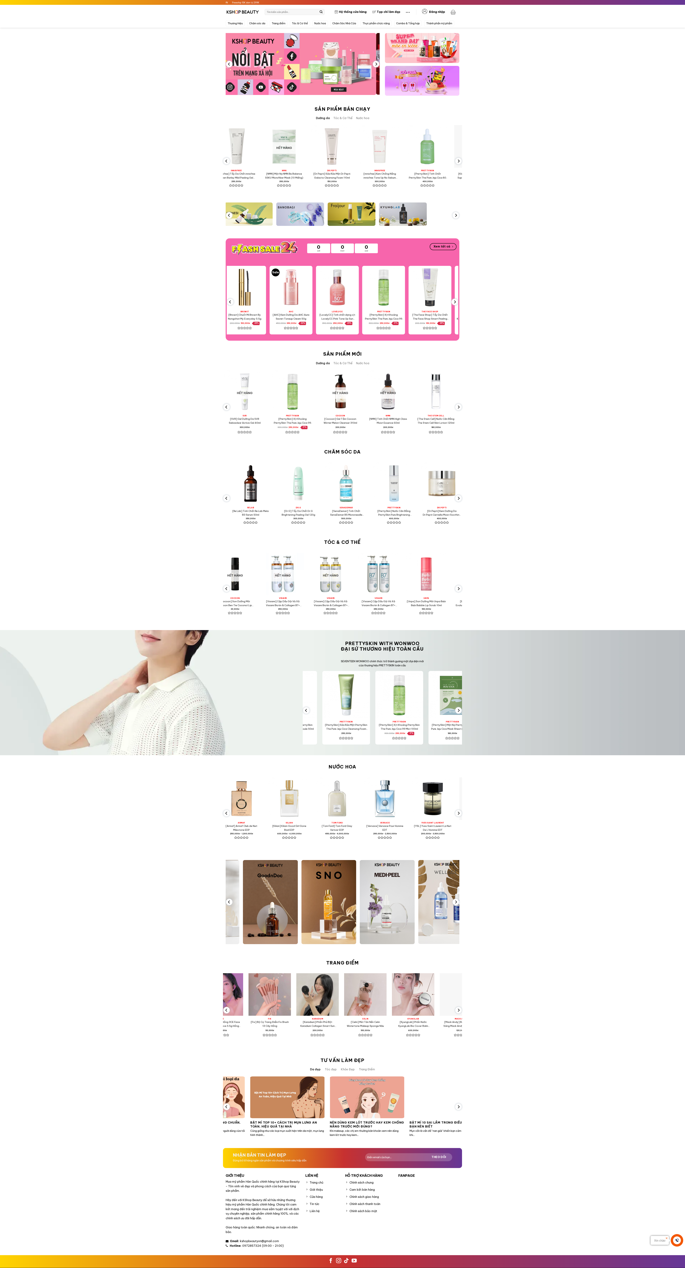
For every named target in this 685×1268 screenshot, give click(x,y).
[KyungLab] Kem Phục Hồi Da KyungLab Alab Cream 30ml (425, 420)
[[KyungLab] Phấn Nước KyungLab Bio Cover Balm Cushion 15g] (262, 994)
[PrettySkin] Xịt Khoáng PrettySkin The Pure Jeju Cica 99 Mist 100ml (263, 317)
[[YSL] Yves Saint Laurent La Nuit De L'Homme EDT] (306, 798)
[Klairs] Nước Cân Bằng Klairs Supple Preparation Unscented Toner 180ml (324, 176)
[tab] (323, 118)
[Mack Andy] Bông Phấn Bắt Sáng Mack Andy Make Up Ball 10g (309, 1024)
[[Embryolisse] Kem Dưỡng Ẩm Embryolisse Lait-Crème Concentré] (377, 391)
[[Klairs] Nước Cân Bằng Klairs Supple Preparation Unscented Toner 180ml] (324, 146)
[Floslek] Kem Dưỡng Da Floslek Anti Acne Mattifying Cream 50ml (372, 175)
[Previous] (229, 64)
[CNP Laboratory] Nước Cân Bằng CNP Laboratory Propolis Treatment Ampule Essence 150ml (391, 513)
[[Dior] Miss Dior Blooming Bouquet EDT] (449, 798)
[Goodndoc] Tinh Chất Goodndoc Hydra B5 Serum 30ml (449, 316)
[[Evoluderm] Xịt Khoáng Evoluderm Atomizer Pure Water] (324, 574)
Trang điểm (278, 23)
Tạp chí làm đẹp (388, 12)
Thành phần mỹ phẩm (439, 23)
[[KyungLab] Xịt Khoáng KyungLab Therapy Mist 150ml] (402, 287)
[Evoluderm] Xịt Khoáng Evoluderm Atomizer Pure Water (324, 603)
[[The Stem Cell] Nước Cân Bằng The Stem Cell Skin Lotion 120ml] (282, 391)
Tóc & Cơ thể (300, 23)
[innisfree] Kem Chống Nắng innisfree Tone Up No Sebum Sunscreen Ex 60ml (228, 176)
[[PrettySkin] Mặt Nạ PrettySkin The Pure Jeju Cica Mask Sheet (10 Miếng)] (365, 695)
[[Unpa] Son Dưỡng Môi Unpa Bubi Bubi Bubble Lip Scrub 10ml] (276, 574)
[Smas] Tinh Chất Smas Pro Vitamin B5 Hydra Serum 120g (343, 513)
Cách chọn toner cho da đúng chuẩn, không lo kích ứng (442, 1124)
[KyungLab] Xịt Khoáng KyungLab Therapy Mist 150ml (402, 316)
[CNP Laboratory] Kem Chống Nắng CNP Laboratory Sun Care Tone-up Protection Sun (329, 421)
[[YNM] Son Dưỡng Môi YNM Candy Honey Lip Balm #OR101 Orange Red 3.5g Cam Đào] (453, 994)
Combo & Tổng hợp (408, 23)
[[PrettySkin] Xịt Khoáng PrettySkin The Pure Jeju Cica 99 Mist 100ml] (263, 287)
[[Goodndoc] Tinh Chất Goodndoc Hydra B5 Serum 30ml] (448, 287)
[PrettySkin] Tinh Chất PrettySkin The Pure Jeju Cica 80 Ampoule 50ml (276, 176)
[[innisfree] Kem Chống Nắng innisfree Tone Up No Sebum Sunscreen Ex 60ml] (228, 146)
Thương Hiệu (235, 23)
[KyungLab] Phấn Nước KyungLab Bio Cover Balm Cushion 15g (262, 1024)
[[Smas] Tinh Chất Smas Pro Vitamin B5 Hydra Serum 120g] (343, 483)
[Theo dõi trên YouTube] (354, 1261)
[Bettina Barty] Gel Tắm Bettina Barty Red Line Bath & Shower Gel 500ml (419, 603)
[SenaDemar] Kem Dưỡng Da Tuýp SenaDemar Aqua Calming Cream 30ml (419, 176)
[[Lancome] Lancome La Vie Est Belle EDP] (354, 798)
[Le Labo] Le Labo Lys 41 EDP (402, 826)
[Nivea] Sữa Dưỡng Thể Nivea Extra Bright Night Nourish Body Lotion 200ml (372, 603)
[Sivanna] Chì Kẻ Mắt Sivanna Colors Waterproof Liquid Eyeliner (405, 1024)
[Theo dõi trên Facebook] (330, 1261)
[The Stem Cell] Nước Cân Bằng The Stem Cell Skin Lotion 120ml (281, 420)
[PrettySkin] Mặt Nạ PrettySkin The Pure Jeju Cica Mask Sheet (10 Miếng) (365, 726)
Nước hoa (320, 23)
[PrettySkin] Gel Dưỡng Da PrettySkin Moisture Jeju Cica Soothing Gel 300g (418, 726)
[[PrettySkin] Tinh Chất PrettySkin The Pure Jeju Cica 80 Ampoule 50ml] (276, 146)
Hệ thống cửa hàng (353, 12)
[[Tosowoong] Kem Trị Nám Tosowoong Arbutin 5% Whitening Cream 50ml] (439, 483)
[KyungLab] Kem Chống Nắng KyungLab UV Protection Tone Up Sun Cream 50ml (355, 317)
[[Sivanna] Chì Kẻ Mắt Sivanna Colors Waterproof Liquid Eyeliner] (405, 994)
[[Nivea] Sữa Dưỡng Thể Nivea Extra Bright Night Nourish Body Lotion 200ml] (372, 574)
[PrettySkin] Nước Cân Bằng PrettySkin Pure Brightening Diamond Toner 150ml (247, 513)
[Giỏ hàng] (453, 12)
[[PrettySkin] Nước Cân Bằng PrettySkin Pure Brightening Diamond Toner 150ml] (248, 483)
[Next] (376, 64)
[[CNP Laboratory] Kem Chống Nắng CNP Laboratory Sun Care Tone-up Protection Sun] (330, 391)
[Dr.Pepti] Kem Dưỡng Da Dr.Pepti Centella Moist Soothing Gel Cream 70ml (295, 513)
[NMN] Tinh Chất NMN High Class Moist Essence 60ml (234, 420)
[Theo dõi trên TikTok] (346, 1261)
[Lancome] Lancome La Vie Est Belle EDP (354, 827)
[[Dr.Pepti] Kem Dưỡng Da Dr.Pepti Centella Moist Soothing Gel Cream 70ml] (295, 483)
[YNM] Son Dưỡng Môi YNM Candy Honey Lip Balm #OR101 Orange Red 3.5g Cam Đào (453, 1024)
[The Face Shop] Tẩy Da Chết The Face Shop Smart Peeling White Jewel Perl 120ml (309, 317)
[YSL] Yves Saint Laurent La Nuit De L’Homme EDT (306, 827)
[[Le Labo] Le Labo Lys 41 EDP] (401, 798)
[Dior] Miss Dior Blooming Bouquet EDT (449, 827)
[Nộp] (321, 12)
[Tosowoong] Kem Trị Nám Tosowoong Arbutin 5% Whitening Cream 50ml (439, 513)
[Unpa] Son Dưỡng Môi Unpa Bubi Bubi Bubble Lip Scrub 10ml (276, 603)
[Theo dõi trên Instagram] (338, 1261)
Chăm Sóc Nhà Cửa (344, 23)
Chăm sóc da (257, 23)
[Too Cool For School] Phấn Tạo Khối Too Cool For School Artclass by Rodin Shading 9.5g (358, 1024)
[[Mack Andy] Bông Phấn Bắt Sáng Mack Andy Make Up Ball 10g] (310, 994)
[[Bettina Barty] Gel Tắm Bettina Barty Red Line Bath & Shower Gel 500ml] (419, 574)
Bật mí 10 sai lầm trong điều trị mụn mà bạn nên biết (284, 1124)
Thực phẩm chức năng (376, 23)
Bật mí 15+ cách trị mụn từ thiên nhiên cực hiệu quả (363, 1124)
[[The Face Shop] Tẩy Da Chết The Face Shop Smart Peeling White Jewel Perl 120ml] (309, 287)
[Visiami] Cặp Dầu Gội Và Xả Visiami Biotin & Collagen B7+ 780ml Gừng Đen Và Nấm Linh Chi (228, 603)
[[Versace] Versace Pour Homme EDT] (258, 798)
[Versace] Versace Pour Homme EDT (258, 827)
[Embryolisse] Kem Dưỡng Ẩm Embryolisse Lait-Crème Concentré (378, 421)
